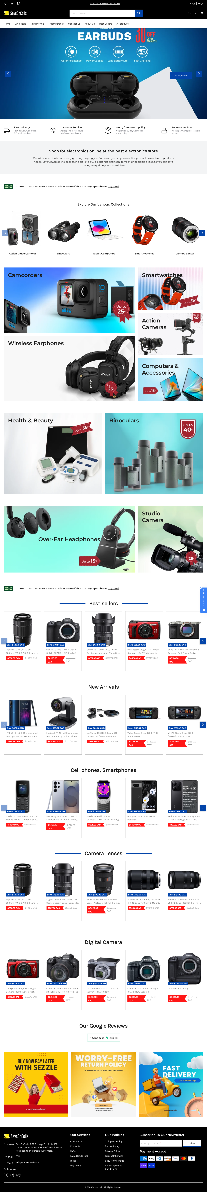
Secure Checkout (114, 1160)
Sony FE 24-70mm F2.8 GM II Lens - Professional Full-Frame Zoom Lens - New (103, 901)
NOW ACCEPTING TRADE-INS (105, 3)
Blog (192, 3)
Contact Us (74, 23)
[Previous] (4, 641)
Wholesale (20, 23)
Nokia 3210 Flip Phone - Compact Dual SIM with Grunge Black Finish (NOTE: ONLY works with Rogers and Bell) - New (103, 818)
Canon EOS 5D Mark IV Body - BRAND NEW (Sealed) (142, 990)
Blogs (73, 1160)
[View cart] (201, 13)
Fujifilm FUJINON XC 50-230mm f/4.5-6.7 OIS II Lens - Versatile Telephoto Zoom (21, 651)
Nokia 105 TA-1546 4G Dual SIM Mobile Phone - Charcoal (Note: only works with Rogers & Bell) (22, 818)
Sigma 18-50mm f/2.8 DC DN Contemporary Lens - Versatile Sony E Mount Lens (103, 651)
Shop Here (44, 80)
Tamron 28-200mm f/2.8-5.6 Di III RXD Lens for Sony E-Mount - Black (144, 901)
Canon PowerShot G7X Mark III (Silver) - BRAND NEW (103, 990)
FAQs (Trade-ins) (79, 1155)
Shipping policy (113, 1141)
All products (123, 23)
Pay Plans (75, 1165)
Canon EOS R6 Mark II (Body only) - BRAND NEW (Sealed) (61, 651)
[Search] (139, 13)
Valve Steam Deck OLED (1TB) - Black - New (143, 735)
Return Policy (112, 1146)
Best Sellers (105, 23)
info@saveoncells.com (71, 133)
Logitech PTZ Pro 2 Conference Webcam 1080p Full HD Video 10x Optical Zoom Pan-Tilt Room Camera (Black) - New (62, 735)
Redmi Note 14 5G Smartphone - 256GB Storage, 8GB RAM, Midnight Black (184, 818)
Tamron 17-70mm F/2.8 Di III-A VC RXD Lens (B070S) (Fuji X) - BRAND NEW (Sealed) (184, 901)
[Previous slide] (8, 74)
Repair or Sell (38, 23)
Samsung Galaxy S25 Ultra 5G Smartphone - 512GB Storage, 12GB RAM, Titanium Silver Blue (62, 818)
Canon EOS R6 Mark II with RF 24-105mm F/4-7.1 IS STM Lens (62, 990)
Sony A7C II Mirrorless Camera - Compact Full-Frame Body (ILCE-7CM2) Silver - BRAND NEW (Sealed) (184, 651)
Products (75, 1146)
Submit (192, 1143)
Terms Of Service (114, 1155)
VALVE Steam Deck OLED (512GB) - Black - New (180, 735)
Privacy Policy (112, 1151)
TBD (18, 1156)
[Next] (203, 641)
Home (7, 23)
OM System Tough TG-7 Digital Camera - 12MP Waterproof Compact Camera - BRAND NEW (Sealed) (144, 651)
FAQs (200, 3)
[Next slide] (199, 74)
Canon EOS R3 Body (178, 988)
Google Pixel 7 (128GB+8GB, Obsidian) (141, 818)
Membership (57, 23)
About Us (90, 23)
